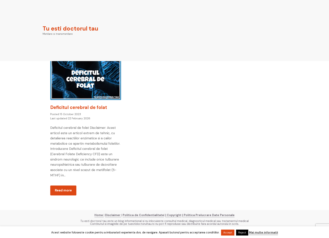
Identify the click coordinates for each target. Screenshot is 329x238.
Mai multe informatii (263, 232)
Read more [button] (65, 191)
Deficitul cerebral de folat (78, 107)
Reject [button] (242, 232)
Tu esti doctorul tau (70, 28)
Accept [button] (227, 232)
